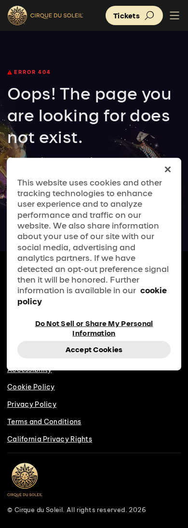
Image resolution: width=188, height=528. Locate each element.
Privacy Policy (31, 404)
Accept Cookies (94, 349)
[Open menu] (174, 16)
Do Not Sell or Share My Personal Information (94, 327)
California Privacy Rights (49, 439)
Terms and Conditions (44, 421)
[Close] (167, 169)
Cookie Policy (31, 387)
